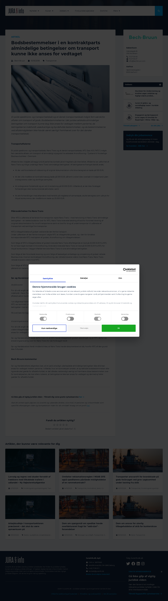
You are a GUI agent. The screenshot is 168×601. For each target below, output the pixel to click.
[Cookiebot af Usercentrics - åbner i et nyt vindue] (125, 270)
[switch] (70, 319)
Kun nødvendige (49, 328)
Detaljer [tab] (84, 278)
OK (119, 328)
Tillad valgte (84, 328)
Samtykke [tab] (48, 278)
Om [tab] (120, 278)
